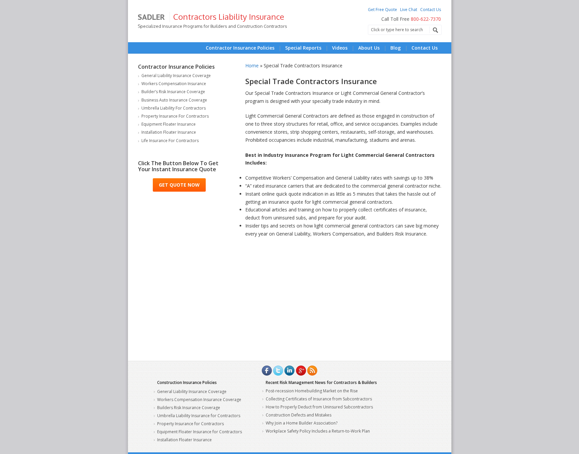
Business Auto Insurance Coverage (174, 100)
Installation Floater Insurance (168, 132)
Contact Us (430, 9)
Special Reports (303, 48)
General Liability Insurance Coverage (176, 75)
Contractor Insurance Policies (240, 48)
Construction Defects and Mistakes (298, 415)
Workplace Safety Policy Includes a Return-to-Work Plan (318, 431)
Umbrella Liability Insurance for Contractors (198, 415)
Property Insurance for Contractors (175, 116)
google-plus (301, 370)
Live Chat (408, 9)
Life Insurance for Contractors (170, 140)
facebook (266, 370)
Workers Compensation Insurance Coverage (199, 399)
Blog (395, 48)
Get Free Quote (382, 9)
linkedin (289, 370)
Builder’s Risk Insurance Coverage (173, 91)
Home (252, 65)
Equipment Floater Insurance (168, 124)
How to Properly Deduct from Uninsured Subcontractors (319, 407)
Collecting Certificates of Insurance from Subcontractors (319, 399)
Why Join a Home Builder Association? (301, 423)
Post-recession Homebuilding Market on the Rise (312, 391)
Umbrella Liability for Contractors (173, 108)
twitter (278, 370)
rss (312, 370)
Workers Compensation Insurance (173, 83)
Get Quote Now (179, 185)
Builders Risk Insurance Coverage (188, 407)
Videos (339, 48)
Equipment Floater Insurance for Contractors (199, 432)
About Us (369, 48)
